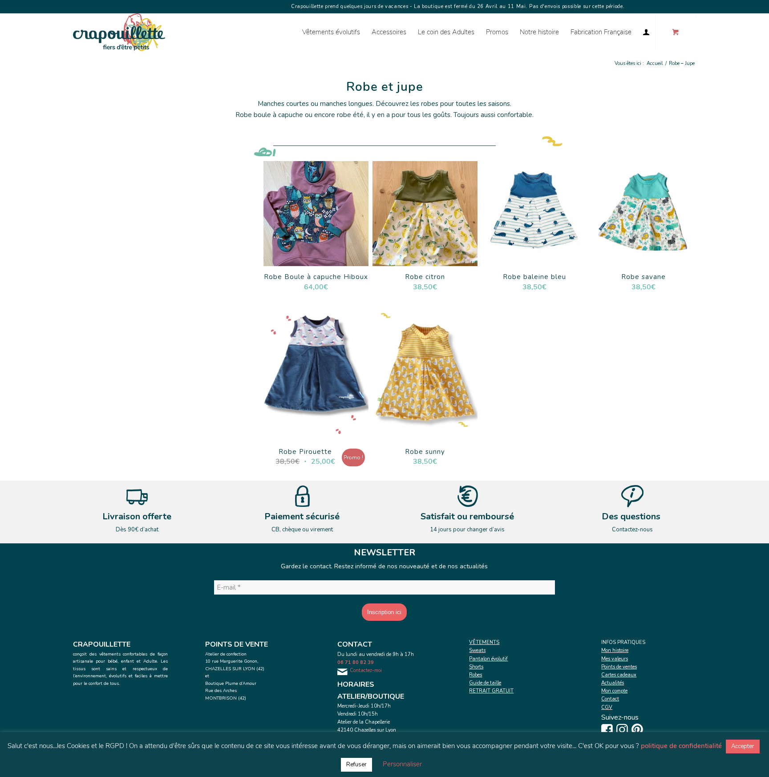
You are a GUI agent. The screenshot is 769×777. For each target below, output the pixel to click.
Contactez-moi (366, 670)
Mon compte (614, 691)
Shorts (476, 667)
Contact (610, 699)
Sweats (477, 650)
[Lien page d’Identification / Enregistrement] (646, 32)
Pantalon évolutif (488, 659)
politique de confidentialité (681, 745)
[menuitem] (331, 32)
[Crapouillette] (119, 32)
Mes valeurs (614, 659)
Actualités (612, 683)
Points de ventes (619, 667)
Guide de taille (485, 683)
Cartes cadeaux (618, 675)
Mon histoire (614, 650)
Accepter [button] (742, 746)
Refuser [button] (356, 765)
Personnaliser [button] (402, 764)
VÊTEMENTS (484, 642)
